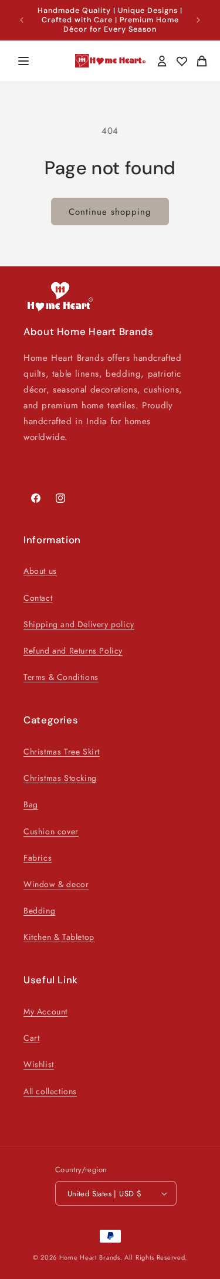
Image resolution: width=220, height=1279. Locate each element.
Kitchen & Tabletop (58, 937)
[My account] (161, 61)
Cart (31, 1038)
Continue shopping (110, 211)
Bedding (39, 910)
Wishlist (38, 1064)
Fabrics (37, 858)
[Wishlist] (181, 61)
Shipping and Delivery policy (78, 624)
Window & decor (56, 884)
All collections (50, 1091)
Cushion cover (51, 831)
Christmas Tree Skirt (61, 751)
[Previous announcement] (22, 20)
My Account (45, 1011)
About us (40, 571)
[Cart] (201, 61)
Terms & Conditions (61, 677)
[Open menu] (23, 61)
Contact (37, 598)
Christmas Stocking (60, 778)
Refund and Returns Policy (73, 651)
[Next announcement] (198, 20)
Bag (30, 804)
